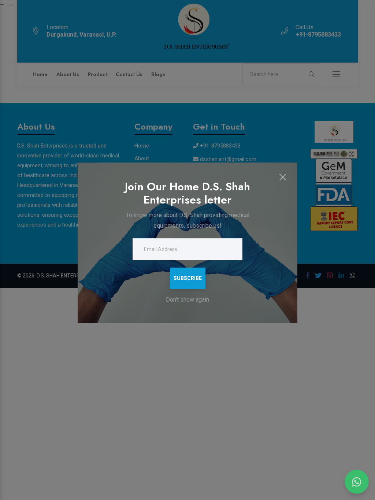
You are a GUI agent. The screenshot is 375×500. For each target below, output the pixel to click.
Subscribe (188, 278)
